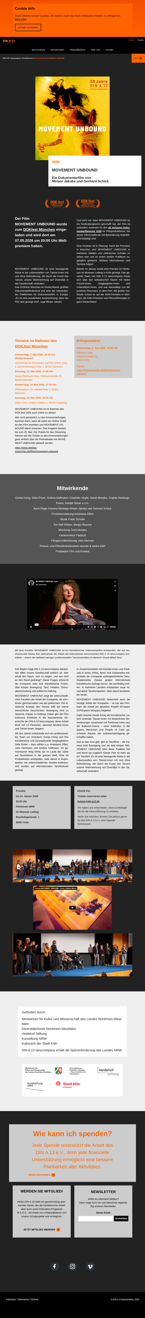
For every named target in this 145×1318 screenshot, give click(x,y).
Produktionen (27, 58)
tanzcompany (15, 58)
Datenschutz (23, 1299)
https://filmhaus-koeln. (88, 370)
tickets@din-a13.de (88, 801)
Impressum (11, 1299)
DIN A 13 (6, 58)
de (101, 370)
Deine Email (103, 1212)
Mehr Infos (21, 19)
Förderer (35, 1299)
